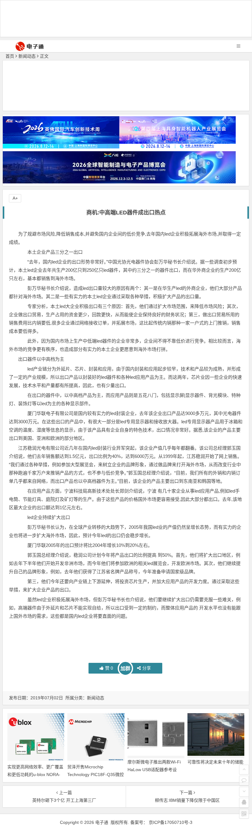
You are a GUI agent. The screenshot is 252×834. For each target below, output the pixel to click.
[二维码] (244, 814)
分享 (146, 668)
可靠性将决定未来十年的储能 (215, 761)
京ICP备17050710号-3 (170, 822)
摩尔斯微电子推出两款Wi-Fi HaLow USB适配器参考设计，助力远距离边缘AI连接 (154, 769)
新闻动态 (27, 56)
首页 (10, 56)
